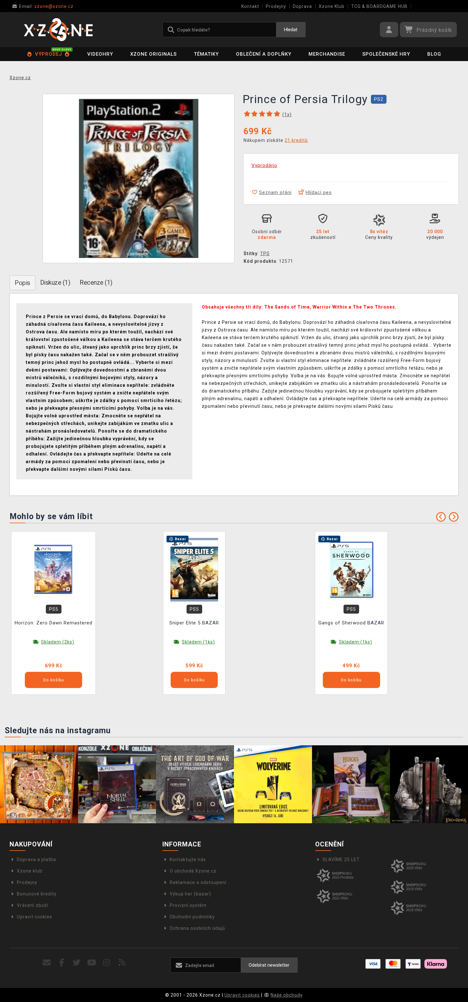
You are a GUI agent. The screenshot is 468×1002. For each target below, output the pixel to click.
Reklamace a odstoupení (198, 882)
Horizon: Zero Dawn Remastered (53, 623)
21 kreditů (296, 140)
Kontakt (250, 6)
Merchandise (326, 54)
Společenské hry (386, 54)
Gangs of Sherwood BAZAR (351, 623)
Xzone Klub (331, 6)
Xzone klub (29, 870)
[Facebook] (62, 962)
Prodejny (276, 6)
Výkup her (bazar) (190, 893)
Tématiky (206, 54)
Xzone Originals (153, 54)
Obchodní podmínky (192, 916)
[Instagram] (107, 962)
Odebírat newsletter (269, 965)
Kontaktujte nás (188, 859)
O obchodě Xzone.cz (193, 870)
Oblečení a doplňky (263, 54)
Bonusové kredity (37, 893)
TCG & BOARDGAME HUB (379, 6)
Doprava (302, 6)
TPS (265, 253)
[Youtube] (92, 962)
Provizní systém (188, 905)
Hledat (290, 29)
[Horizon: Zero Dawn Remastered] (53, 569)
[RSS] (122, 962)
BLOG (434, 54)
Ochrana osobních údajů (197, 928)
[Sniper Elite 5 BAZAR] (194, 569)
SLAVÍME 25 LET (341, 859)
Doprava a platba (36, 859)
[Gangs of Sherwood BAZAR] (351, 569)
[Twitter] (77, 962)
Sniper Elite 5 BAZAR (194, 623)
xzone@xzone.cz (46, 6)
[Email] (47, 962)
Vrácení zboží (32, 905)
